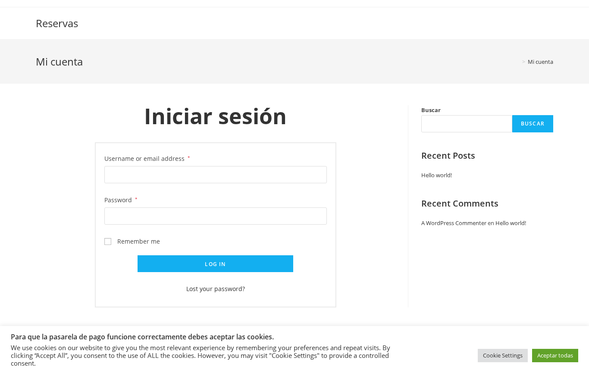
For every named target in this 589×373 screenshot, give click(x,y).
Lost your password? (215, 289)
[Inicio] (517, 62)
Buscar (431, 110)
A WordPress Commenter (453, 223)
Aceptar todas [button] (555, 355)
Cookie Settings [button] (503, 355)
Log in (215, 264)
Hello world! (436, 175)
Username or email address (147, 158)
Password (121, 200)
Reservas (57, 23)
